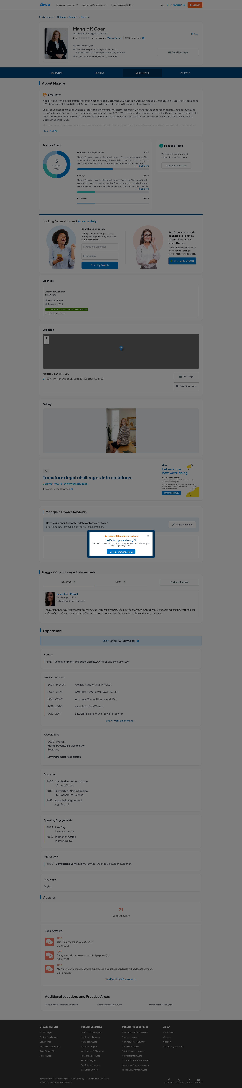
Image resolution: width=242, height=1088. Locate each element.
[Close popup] (148, 535)
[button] (121, 551)
